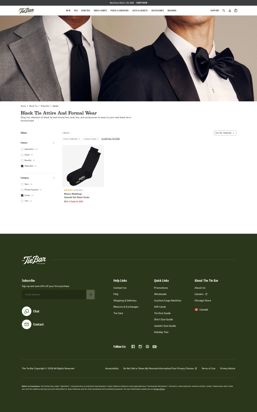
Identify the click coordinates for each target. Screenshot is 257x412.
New (68, 10)
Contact (38, 324)
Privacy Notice (227, 368)
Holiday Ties (161, 332)
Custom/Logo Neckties (167, 300)
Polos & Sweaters (120, 10)
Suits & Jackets (140, 10)
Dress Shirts (100, 10)
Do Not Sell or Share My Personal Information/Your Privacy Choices (158, 368)
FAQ (115, 294)
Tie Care (118, 313)
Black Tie (33, 106)
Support (214, 10)
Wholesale (160, 294)
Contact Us (120, 287)
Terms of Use (208, 368)
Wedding (171, 10)
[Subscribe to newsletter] (90, 294)
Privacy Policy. (159, 389)
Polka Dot (45, 106)
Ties (76, 10)
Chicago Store (203, 300)
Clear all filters (110, 139)
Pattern (24, 142)
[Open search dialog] (224, 11)
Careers (199, 294)
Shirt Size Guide (163, 319)
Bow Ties (85, 10)
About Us (200, 287)
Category (25, 177)
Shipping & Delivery (125, 300)
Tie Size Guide (162, 313)
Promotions (161, 287)
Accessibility (112, 368)
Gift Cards (160, 306)
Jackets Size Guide (165, 325)
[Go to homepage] (26, 11)
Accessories (157, 10)
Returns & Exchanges (125, 306)
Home (23, 106)
